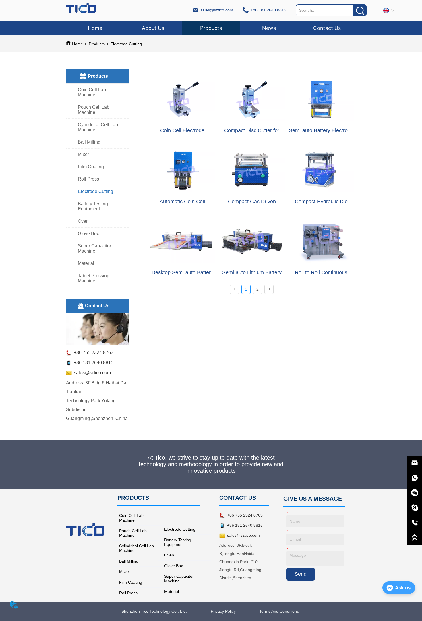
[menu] (211, 28)
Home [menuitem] (95, 28)
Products (97, 44)
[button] (211, 28)
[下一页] (269, 289)
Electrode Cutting (126, 44)
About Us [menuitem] (153, 28)
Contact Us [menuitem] (327, 28)
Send (301, 574)
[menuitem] (211, 28)
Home (77, 44)
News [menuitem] (269, 28)
